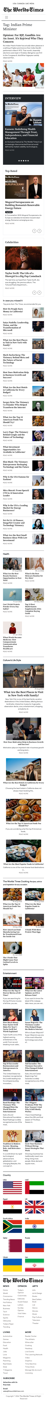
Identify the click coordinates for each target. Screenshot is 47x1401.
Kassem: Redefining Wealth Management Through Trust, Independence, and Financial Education (21, 134)
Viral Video (22, 1313)
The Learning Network (33, 1355)
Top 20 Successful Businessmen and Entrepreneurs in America (10, 1067)
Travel (5, 1373)
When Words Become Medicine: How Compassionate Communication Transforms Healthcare (12, 643)
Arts (33, 1290)
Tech (5, 1312)
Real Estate (7, 1364)
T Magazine (7, 1370)
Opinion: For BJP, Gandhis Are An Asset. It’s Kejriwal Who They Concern (23, 39)
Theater (35, 1323)
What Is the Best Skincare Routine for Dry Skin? (34, 575)
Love (5, 1355)
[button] (19, 160)
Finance (21, 1317)
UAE (27, 4)
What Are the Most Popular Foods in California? (23, 864)
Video (27, 1358)
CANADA (21, 4)
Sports (5, 1318)
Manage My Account (33, 1370)
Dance (34, 1308)
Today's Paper (8, 1324)
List (33, 1305)
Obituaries (7, 1321)
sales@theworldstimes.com (13, 1391)
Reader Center (30, 1336)
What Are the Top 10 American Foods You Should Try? (13, 420)
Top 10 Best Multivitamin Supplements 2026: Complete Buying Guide (33, 609)
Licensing (29, 1373)
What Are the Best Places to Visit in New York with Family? (15, 343)
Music (34, 1314)
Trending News (9, 1299)
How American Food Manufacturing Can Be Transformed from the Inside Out (12, 933)
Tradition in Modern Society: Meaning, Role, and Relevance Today (12, 1147)
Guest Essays (23, 1302)
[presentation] (34, 231)
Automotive (7, 1336)
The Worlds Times (27, 1396)
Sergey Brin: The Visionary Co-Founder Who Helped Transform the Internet (16, 405)
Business (6, 1308)
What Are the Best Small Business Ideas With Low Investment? (15, 538)
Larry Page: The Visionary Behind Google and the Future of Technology (15, 435)
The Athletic (30, 1339)
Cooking (28, 1345)
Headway (28, 1348)
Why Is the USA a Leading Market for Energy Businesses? (15, 508)
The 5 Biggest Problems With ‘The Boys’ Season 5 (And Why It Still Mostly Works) (33, 1107)
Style (5, 1367)
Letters (20, 1305)
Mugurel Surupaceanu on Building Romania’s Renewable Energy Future (22, 205)
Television (36, 1320)
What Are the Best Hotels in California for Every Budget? (15, 390)
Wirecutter (29, 1342)
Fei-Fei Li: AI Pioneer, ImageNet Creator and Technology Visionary (14, 523)
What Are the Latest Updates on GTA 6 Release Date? (33, 993)
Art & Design (37, 1293)
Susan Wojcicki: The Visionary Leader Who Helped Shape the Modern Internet (33, 1025)
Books (34, 1296)
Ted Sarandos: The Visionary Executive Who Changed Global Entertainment (34, 1067)
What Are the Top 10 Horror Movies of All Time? (12, 993)
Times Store (29, 1367)
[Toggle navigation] (6, 17)
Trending (6, 1327)
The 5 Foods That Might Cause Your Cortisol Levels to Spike (10, 961)
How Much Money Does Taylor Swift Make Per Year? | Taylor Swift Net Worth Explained (10, 1027)
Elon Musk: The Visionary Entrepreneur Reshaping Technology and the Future (16, 464)
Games (6, 1339)
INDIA (31, 4)
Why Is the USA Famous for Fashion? (16, 478)
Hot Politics (7, 1302)
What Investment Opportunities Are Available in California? (14, 450)
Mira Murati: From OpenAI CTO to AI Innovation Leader (16, 493)
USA (14, 4)
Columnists (22, 1296)
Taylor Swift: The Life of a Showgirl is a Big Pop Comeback (23, 275)
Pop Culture (37, 1317)
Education (7, 1342)
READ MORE (7, 61)
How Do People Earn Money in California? (13, 310)
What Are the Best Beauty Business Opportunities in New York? (12, 577)
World (5, 1293)
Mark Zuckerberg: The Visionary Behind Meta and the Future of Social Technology (16, 359)
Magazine (7, 1358)
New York (6, 1305)
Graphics (28, 1361)
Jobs (5, 1352)
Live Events (29, 1352)
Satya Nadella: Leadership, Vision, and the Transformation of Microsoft (16, 326)
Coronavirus (7, 1296)
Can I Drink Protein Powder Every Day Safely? (11, 606)
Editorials (21, 1299)
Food (5, 1345)
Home (5, 1290)
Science (6, 1315)
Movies (35, 1311)
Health (5, 1348)
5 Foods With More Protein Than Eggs (33, 931)
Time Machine (30, 1364)
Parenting (6, 1361)
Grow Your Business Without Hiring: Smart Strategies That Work (34, 1147)
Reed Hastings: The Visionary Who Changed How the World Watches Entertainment (11, 1107)
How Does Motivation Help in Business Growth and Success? (16, 375)
